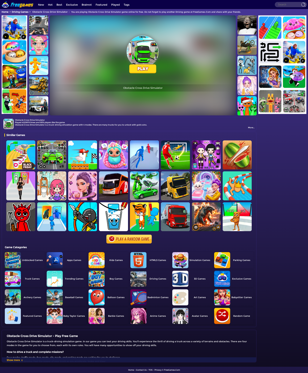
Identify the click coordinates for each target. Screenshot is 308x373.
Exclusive (72, 4)
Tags (126, 4)
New (41, 4)
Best (59, 4)
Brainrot (87, 4)
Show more (13, 360)
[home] (17, 1)
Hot (50, 4)
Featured (101, 4)
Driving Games (20, 11)
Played (115, 4)
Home (5, 11)
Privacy (158, 370)
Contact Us (141, 370)
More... (251, 127)
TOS (151, 370)
